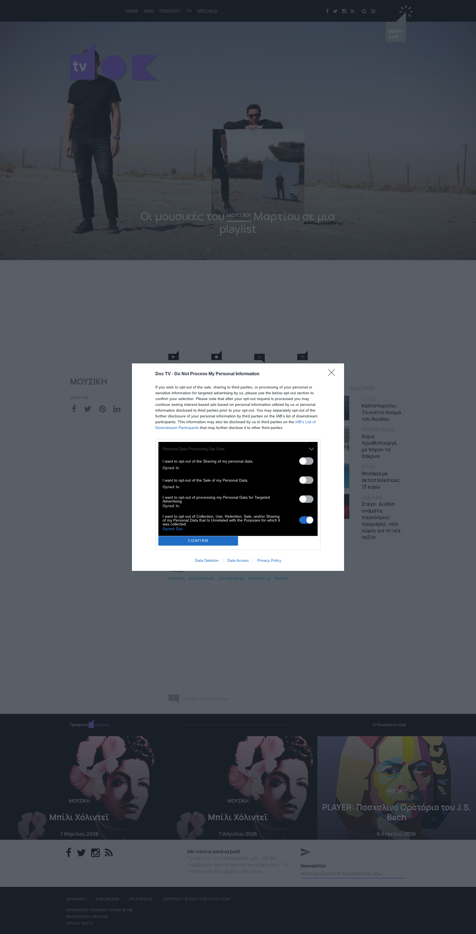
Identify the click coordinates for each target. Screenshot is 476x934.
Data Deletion (207, 560)
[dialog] (238, 467)
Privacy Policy (269, 560)
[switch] (306, 461)
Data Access (238, 560)
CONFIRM (198, 541)
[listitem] (238, 449)
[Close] (333, 374)
